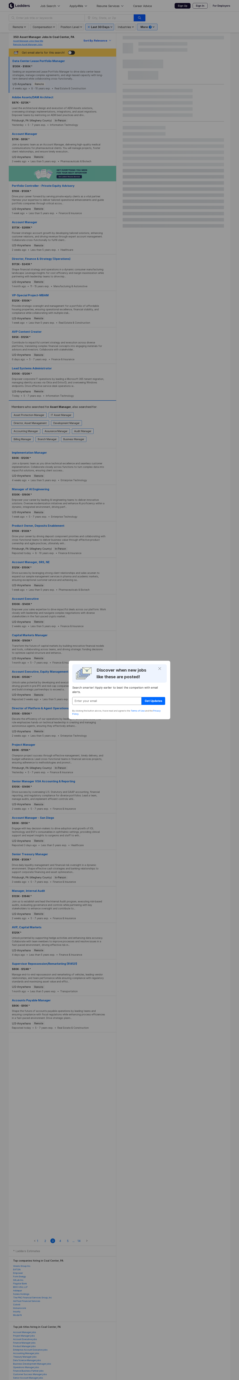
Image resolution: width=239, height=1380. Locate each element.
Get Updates (153, 701)
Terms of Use (138, 710)
